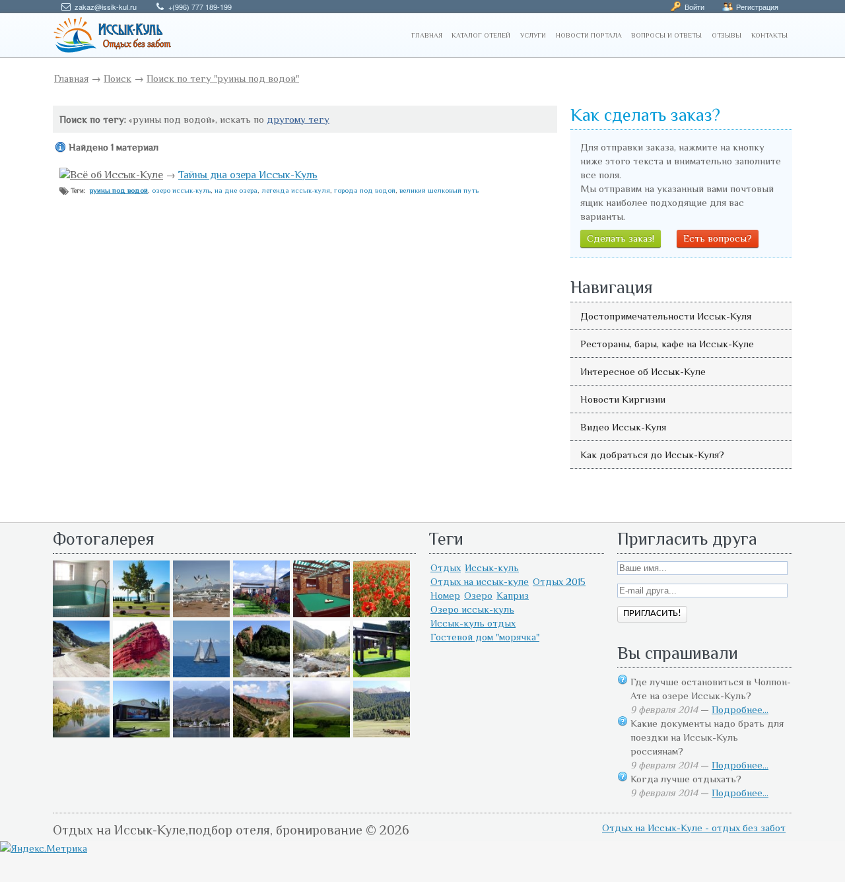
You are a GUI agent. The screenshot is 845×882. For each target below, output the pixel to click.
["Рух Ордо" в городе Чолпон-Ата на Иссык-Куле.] (141, 613)
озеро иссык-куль (181, 190)
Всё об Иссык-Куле (116, 175)
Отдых (445, 567)
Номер (445, 595)
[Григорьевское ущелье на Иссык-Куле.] (381, 733)
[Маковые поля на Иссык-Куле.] (381, 613)
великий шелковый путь (439, 190)
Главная (71, 78)
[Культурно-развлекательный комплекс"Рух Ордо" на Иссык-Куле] (381, 673)
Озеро (478, 595)
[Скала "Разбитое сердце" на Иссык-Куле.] (261, 673)
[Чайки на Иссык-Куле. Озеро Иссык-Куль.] (201, 613)
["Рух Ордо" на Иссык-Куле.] (141, 733)
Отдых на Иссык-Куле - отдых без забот (694, 827)
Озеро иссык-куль (472, 609)
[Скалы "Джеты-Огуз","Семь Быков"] (261, 733)
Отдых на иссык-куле (479, 581)
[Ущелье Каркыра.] (81, 673)
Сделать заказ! (620, 238)
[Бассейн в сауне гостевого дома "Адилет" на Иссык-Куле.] (81, 613)
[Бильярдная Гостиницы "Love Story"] (321, 613)
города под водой (364, 190)
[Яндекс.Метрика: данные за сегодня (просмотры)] (43, 848)
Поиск (117, 78)
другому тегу (298, 119)
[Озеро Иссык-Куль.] (201, 673)
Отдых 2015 (559, 581)
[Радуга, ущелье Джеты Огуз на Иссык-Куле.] (321, 733)
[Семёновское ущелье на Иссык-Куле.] (321, 673)
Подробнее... (740, 709)
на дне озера (236, 190)
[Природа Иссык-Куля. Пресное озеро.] (81, 733)
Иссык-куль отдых (473, 622)
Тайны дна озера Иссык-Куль (248, 175)
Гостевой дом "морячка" (484, 636)
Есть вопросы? (717, 238)
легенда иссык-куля (295, 190)
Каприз (512, 595)
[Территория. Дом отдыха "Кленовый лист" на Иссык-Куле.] (261, 613)
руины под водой (119, 190)
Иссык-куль (492, 567)
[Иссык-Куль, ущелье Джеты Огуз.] (141, 673)
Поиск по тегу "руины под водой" (223, 78)
